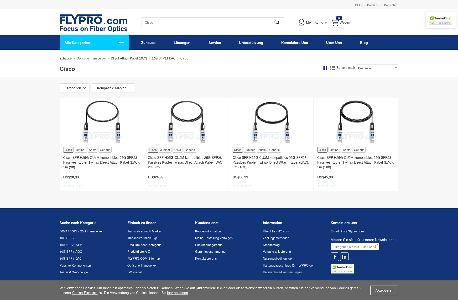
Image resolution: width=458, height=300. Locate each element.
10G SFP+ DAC (71, 258)
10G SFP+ (67, 238)
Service (214, 42)
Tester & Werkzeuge (74, 272)
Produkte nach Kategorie (144, 244)
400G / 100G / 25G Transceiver (81, 231)
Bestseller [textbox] (365, 68)
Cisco (68, 150)
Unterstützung (251, 42)
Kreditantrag (271, 244)
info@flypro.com (352, 231)
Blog (364, 42)
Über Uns (334, 42)
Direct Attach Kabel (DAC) (129, 58)
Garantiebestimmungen (211, 251)
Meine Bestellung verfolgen (214, 238)
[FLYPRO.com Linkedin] (344, 256)
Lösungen (182, 42)
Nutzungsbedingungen (278, 258)
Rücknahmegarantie (209, 244)
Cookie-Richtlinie (85, 292)
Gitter (325, 68)
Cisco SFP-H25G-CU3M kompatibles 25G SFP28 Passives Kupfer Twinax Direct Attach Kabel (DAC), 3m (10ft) (271, 162)
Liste (332, 68)
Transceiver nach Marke (144, 231)
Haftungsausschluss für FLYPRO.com (289, 265)
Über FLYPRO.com (276, 231)
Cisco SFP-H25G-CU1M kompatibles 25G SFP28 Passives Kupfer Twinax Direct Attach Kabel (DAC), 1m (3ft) (101, 162)
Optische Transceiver (91, 58)
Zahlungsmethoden (276, 238)
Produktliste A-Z (138, 251)
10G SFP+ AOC (71, 251)
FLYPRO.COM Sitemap (143, 258)
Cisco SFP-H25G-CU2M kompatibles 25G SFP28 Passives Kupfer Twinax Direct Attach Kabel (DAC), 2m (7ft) (186, 162)
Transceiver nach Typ (142, 238)
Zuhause (148, 42)
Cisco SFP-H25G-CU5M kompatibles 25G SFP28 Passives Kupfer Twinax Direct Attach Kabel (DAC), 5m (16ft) (355, 162)
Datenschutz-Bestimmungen (282, 272)
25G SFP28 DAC (163, 58)
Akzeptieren (384, 290)
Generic (105, 150)
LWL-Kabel (134, 272)
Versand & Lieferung (277, 251)
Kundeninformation (208, 231)
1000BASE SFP (71, 244)
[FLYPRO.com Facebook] (335, 256)
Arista (92, 150)
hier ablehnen (177, 292)
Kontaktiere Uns (294, 42)
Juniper (80, 150)
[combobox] (377, 67)
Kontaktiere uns (206, 258)
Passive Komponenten (75, 265)
